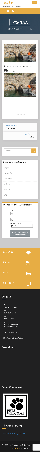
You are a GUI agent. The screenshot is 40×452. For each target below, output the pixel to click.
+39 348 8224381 (10, 307)
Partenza (13, 217)
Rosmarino (9, 178)
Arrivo (12, 211)
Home (10, 29)
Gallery (19, 29)
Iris (5, 195)
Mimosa (7, 189)
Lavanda (8, 173)
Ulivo (6, 168)
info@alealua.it (10, 313)
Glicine (7, 184)
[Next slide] (33, 94)
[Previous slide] (6, 94)
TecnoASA (16, 448)
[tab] (15, 114)
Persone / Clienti (15, 223)
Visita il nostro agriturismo (14, 433)
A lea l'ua (18, 66)
